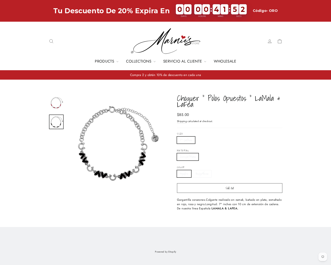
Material (183, 151)
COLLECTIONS (139, 61)
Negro (184, 174)
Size (180, 134)
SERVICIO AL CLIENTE (183, 61)
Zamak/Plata (188, 157)
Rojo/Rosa (202, 174)
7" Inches (186, 140)
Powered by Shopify (165, 251)
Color (181, 167)
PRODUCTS (105, 61)
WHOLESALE (225, 61)
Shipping (182, 121)
